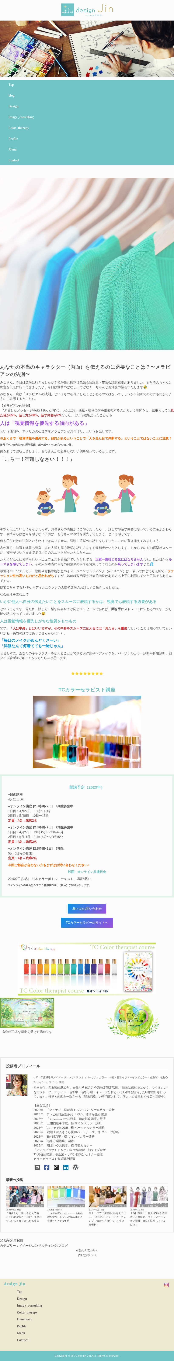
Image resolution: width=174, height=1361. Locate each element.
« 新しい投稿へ (87, 1250)
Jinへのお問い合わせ (87, 908)
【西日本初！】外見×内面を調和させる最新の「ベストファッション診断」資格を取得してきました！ (148, 1219)
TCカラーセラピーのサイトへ (87, 922)
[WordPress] (75, 1167)
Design (13, 106)
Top (11, 85)
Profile (13, 139)
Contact (13, 160)
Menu (12, 149)
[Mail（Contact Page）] (37, 1167)
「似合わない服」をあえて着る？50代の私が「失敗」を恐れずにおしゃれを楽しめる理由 (24, 1217)
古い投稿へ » (87, 1255)
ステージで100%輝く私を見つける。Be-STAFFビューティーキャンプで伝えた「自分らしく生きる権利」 (107, 1219)
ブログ (63, 1245)
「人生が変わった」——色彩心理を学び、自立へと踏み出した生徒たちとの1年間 (65, 1217)
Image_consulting (21, 117)
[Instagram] (56, 1167)
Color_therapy (18, 128)
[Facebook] (47, 1167)
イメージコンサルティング (30, 1206)
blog (11, 95)
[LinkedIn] (66, 1167)
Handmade (24, 1319)
